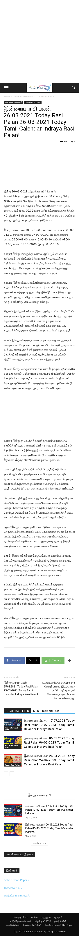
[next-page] (12, 773)
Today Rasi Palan (45, 96)
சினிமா (34, 917)
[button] (6, 88)
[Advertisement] (39, 41)
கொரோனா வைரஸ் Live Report (59, 925)
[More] (69, 660)
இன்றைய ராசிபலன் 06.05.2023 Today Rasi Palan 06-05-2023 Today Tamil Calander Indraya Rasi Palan (49, 742)
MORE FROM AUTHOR (46, 711)
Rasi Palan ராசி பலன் (23, 96)
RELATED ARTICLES (17, 711)
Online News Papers (16, 880)
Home (7, 96)
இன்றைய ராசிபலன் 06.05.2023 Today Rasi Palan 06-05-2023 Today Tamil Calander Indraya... (49, 828)
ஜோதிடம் (58, 917)
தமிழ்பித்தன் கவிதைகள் (17, 895)
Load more (38, 842)
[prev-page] (6, 773)
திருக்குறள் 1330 (13, 887)
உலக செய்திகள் (13, 925)
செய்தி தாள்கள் (21, 917)
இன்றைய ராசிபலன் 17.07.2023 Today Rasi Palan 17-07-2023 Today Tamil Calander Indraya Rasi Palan (49, 725)
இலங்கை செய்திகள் (32, 925)
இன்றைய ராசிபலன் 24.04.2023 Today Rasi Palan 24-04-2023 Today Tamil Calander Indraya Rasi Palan (49, 760)
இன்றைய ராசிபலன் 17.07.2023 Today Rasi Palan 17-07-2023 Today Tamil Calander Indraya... (49, 810)
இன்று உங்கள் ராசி (39, 795)
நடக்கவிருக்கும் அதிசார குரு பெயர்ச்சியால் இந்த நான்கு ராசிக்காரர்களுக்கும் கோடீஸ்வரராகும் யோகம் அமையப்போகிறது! (58, 690)
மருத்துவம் (46, 917)
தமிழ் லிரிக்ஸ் (60, 921)
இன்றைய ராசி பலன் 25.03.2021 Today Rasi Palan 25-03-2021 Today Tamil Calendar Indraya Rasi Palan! (21, 688)
